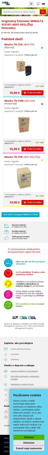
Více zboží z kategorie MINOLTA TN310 (20, 214)
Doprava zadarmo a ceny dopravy (24, 371)
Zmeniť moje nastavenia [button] (29, 448)
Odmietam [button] (28, 442)
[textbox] (21, 11)
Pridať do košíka (34, 92)
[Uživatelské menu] (38, 4)
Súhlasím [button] (29, 437)
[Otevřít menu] (31, 3)
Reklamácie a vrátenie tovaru (22, 384)
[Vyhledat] (43, 11)
